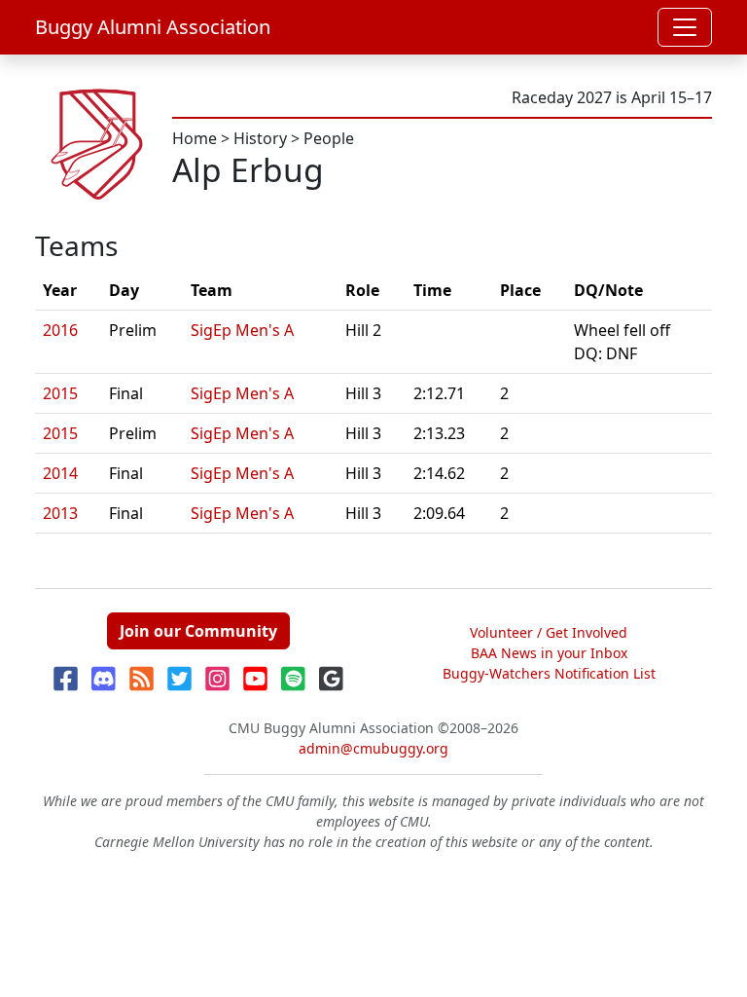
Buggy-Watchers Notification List (549, 673)
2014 (60, 473)
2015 (60, 393)
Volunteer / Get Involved (548, 632)
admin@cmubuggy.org (373, 748)
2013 (60, 513)
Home (194, 138)
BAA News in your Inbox (549, 653)
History (260, 138)
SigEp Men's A (242, 330)
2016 (60, 330)
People (328, 138)
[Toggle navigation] (685, 27)
